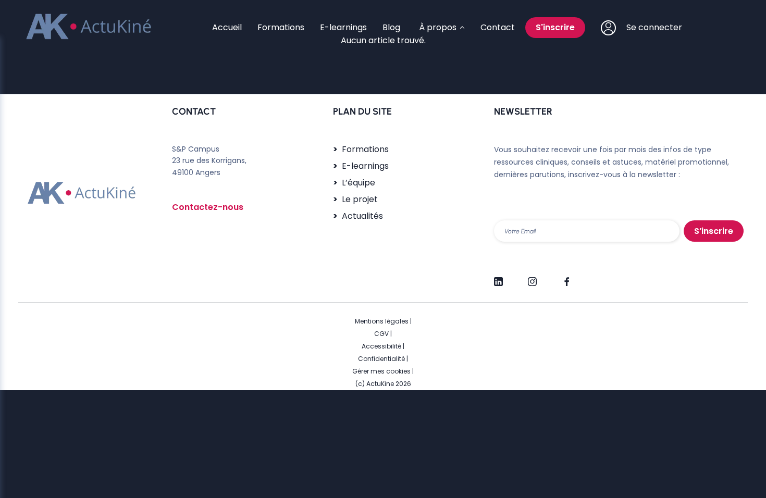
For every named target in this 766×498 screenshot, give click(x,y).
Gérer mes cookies (381, 371)
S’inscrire (713, 231)
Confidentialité (381, 358)
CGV (381, 333)
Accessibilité (381, 346)
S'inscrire (555, 27)
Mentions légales (382, 321)
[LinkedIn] (498, 277)
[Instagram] (532, 277)
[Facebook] (566, 277)
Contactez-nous (207, 207)
